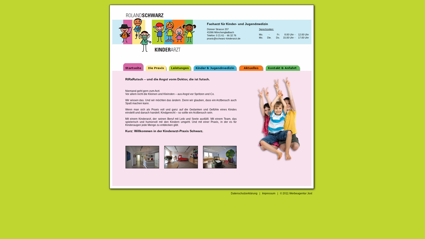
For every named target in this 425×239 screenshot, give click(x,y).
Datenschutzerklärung (244, 193)
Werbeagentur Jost (300, 193)
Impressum (268, 193)
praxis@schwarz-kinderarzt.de (223, 38)
